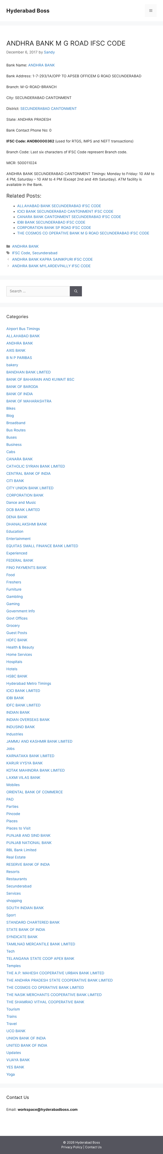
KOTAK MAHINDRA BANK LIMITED (35, 770)
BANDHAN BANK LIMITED (28, 372)
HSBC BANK (16, 676)
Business (14, 444)
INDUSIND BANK (20, 727)
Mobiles (13, 785)
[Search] (76, 291)
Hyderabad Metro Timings (28, 683)
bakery (12, 365)
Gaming (13, 604)
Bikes (10, 408)
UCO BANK (15, 1031)
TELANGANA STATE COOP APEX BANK (40, 958)
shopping (14, 901)
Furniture (13, 589)
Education (14, 531)
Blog (10, 415)
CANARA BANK (19, 459)
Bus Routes (16, 430)
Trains (11, 1016)
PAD (10, 799)
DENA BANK (16, 517)
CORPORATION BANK (25, 495)
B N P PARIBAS (19, 358)
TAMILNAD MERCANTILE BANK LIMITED (40, 944)
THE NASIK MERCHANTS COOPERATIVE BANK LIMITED (54, 995)
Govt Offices (17, 618)
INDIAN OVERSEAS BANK (28, 720)
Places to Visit (18, 828)
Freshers (13, 582)
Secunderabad (45, 253)
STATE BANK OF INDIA (25, 929)
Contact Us (93, 1147)
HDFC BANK (16, 640)
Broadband (15, 423)
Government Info (20, 611)
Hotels (11, 669)
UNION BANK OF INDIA (26, 1038)
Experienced (16, 553)
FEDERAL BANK (19, 560)
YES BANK (15, 1067)
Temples (13, 966)
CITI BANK (15, 481)
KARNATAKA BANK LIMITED (30, 756)
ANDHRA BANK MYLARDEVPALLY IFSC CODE (51, 266)
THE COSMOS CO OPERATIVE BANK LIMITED (45, 987)
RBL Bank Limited (21, 850)
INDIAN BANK (18, 712)
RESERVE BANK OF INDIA (28, 864)
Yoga (10, 1074)
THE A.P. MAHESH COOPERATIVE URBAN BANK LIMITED (55, 973)
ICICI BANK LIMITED (23, 691)
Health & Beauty (20, 647)
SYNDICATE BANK (22, 937)
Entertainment (18, 539)
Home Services (19, 654)
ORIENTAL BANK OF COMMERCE (34, 792)
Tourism (13, 1009)
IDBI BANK (15, 698)
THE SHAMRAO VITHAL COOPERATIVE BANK (45, 1002)
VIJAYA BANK (18, 1060)
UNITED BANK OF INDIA (26, 1045)
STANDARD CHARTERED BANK (33, 922)
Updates (13, 1053)
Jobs (10, 748)
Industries (14, 734)
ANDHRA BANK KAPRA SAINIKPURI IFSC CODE (52, 259)
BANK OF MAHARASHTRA (29, 401)
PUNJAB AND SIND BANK (28, 835)
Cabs (10, 452)
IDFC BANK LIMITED (23, 705)
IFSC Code (21, 253)
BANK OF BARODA (22, 387)
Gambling (14, 596)
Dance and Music (21, 502)
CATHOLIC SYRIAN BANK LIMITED (35, 466)
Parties (12, 806)
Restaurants (16, 879)
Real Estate (16, 857)
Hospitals (14, 662)
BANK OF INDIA (19, 394)
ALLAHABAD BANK (23, 336)
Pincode (13, 814)
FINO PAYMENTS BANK (26, 568)
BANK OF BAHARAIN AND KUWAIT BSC (40, 379)
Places (12, 821)
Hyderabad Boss (27, 10)
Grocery (13, 625)
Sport (11, 915)
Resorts (13, 872)
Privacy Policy (71, 1147)
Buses (11, 437)
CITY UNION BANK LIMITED (29, 488)
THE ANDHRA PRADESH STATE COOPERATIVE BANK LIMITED (59, 980)
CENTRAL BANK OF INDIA (28, 473)
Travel (11, 1024)
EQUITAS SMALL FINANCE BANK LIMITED (42, 546)
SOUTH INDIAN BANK (25, 908)
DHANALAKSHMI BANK (26, 524)
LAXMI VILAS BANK (23, 777)
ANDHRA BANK (41, 65)
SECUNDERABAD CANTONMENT (48, 108)
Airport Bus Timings (23, 329)
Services (13, 893)
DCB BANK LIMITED (23, 510)
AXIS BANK (15, 350)
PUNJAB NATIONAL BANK (29, 843)
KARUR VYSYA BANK (24, 763)
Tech (10, 951)
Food (10, 575)
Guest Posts (16, 633)
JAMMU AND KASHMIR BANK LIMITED (39, 741)
